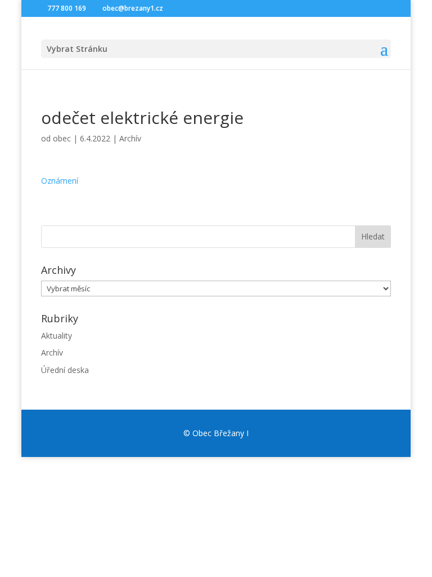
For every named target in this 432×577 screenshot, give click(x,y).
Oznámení (59, 180)
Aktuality (56, 335)
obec (62, 138)
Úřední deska (65, 370)
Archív (130, 138)
